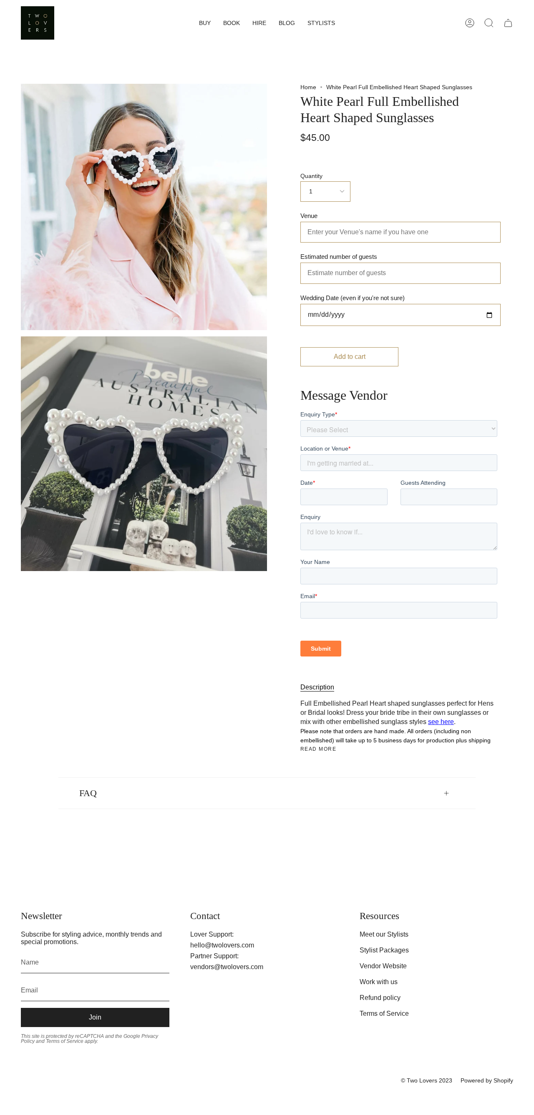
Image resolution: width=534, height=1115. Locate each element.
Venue (308, 215)
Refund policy (380, 997)
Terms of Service (384, 1013)
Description (317, 687)
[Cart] (508, 23)
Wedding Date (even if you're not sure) (352, 297)
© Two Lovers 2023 (426, 1080)
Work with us (379, 981)
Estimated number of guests (338, 256)
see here (441, 721)
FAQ (88, 793)
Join (95, 1017)
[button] (205, 23)
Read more (318, 749)
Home (308, 87)
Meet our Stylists (384, 934)
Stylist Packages (384, 950)
